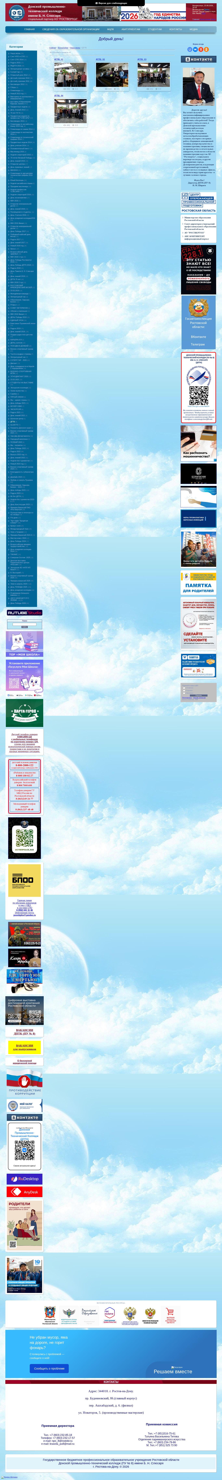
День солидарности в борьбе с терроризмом (22, 367)
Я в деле (14, 518)
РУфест (13, 305)
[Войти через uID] (189, 49)
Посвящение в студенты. (20, 212)
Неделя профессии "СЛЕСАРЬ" (18, 190)
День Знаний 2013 (17, 110)
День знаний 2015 (17, 161)
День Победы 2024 (18, 541)
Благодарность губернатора (21, 472)
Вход (213, 19)
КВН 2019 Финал (17, 314)
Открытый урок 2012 (18, 75)
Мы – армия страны (18, 400)
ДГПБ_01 (58, 59)
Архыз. (13, 249)
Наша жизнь (15, 53)
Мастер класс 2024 (18, 538)
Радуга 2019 (15, 328)
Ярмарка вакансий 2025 (20, 581)
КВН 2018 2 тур (16, 282)
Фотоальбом (63, 48)
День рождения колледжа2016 (22, 218)
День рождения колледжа (20, 590)
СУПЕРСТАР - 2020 (18, 360)
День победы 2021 (18, 403)
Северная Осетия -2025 (20, 557)
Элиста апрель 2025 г (19, 584)
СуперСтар (15, 72)
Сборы (13, 87)
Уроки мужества (17, 391)
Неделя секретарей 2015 (20, 155)
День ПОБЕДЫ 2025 (18, 587)
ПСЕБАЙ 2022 (16, 442)
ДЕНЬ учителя (16, 343)
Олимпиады (15, 90)
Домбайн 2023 (16, 477)
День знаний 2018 (17, 276)
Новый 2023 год (16, 464)
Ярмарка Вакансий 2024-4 (21, 535)
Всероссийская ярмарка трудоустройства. (20, 545)
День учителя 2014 (18, 145)
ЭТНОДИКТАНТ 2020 (19, 376)
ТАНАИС (14, 554)
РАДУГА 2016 (15, 66)
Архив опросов (199, 698)
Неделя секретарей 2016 (20, 195)
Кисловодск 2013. (17, 121)
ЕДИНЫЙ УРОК (16, 320)
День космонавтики (18, 198)
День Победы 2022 (18, 448)
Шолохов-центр (16, 419)
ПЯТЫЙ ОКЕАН (17, 397)
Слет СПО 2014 (16, 60)
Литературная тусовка (19, 69)
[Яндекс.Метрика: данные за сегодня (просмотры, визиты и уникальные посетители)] (9, 1477)
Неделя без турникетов (20, 461)
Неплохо (189, 693)
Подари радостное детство (21, 335)
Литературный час (18, 297)
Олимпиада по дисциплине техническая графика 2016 (21, 174)
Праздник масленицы (19, 186)
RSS (203, 13)
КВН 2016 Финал (17, 223)
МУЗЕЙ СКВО (16, 406)
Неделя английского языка (21, 183)
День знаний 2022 (17, 458)
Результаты (187, 698)
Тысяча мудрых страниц (20, 354)
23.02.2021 (14, 379)
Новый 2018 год (16, 246)
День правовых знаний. (20, 167)
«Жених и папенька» (18, 311)
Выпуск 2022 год (17, 454)
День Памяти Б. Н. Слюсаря (22, 271)
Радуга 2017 (15, 239)
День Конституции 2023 (20, 504)
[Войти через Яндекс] (200, 49)
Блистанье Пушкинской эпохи (22, 323)
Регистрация (205, 19)
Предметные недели (18, 107)
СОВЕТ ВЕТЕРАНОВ (19, 308)
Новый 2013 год (16, 94)
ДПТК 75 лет (15, 279)
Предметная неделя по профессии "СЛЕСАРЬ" (20, 117)
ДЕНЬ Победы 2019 (18, 317)
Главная (52, 48)
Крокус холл (15, 526)
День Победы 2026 (18, 603)
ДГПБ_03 (141, 59)
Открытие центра (17, 164)
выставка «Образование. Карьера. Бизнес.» (20, 103)
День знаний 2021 (17, 415)
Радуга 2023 (15, 493)
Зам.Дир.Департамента (20, 436)
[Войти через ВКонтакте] (195, 49)
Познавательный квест (19, 148)
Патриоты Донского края (20, 428)
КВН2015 (14, 170)
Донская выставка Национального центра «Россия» (19, 562)
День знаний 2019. (18, 332)
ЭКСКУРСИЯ (15, 409)
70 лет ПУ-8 (15, 113)
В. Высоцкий (15, 573)
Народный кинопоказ (19, 439)
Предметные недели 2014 (21, 142)
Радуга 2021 (15, 412)
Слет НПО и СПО (17, 56)
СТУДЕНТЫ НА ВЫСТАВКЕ (21, 383)
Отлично (189, 688)
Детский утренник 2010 (19, 78)
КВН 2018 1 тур (16, 257)
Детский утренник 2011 (19, 81)
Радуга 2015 (15, 63)
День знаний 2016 (17, 209)
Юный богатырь (17, 180)
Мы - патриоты (16, 445)
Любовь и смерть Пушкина (21, 480)
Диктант (13, 363)
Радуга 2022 (15, 451)
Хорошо (189, 690)
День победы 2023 (18, 490)
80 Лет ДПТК (15, 496)
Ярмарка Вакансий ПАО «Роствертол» (20, 508)
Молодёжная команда (19, 294)
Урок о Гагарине (17, 532)
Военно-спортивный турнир (21, 349)
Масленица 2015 (17, 152)
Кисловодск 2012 (17, 84)
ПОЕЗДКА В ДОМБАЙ (19, 346)
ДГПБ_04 (58, 96)
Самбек (13, 394)
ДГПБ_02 (100, 59)
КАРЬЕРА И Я (16, 340)
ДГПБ (12, 422)
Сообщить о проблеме (49, 1368)
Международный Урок (19, 529)
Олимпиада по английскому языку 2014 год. (21, 125)
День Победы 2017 (18, 231)
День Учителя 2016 (18, 215)
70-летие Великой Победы (21, 158)
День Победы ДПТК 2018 (20, 265)
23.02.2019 (14, 291)
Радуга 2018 (15, 268)
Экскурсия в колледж (19, 388)
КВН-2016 (14, 201)
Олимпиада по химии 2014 (21, 129)
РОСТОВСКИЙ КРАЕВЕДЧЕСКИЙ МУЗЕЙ (21, 286)
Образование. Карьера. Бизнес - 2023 (20, 486)
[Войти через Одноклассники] (206, 49)
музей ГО (14, 425)
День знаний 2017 (17, 243)
